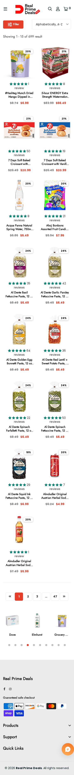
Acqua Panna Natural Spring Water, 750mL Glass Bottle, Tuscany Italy (19, 227)
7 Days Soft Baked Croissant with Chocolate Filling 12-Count (19, 162)
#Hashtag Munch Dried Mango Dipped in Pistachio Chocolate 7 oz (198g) (19, 94)
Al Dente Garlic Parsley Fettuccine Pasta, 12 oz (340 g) (55, 294)
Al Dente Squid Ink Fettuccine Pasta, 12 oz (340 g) (19, 496)
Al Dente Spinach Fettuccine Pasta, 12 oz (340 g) (55, 428)
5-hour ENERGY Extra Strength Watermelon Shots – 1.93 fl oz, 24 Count (55, 94)
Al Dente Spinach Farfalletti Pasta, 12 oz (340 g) (19, 428)
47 (55, 596)
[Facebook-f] (4, 689)
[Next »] (64, 597)
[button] (19, 84)
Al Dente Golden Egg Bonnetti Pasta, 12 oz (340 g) (19, 361)
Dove (12, 635)
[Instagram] (10, 689)
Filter (15, 24)
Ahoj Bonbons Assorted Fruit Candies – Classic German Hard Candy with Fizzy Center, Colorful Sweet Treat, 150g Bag (55, 227)
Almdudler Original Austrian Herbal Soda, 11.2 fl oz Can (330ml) (54, 496)
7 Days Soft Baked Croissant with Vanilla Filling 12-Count (55, 162)
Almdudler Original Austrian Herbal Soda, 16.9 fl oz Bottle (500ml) (19, 563)
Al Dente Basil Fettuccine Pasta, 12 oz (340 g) (19, 294)
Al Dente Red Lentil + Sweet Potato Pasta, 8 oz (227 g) (55, 361)
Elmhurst (37, 635)
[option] (12, 627)
